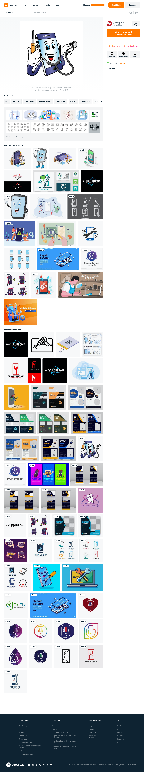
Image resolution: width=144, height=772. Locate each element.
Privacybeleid (119, 765)
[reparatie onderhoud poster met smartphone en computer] (48, 474)
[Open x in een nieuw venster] (47, 765)
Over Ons (92, 732)
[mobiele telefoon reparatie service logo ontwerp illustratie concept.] (17, 181)
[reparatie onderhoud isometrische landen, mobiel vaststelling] (58, 259)
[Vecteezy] (6, 5)
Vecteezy (22, 729)
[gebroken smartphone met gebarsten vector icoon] (66, 656)
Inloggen (132, 5)
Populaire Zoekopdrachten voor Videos (64, 747)
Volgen (136, 25)
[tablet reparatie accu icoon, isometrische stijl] (68, 344)
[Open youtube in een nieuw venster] (51, 765)
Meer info (112, 69)
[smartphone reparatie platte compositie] (80, 285)
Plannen (86, 5)
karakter (16, 101)
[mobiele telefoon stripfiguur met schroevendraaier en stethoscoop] (90, 448)
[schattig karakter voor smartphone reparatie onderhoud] (16, 285)
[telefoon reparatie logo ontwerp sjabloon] (92, 259)
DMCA (54, 729)
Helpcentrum (94, 726)
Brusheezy (23, 726)
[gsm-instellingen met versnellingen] (43, 285)
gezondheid (60, 101)
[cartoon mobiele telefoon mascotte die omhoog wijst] (40, 158)
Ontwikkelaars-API (26, 742)
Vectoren (13, 5)
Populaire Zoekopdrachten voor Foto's (64, 742)
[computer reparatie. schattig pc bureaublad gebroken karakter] (15, 550)
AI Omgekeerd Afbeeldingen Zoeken (30, 747)
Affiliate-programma (60, 732)
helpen (73, 101)
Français (120, 739)
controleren (29, 101)
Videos (35, 5)
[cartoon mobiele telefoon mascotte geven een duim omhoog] (16, 206)
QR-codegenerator (26, 754)
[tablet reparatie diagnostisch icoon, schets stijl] (42, 344)
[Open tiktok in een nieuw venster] (44, 765)
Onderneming (24, 736)
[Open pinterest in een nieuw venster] (40, 765)
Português (121, 732)
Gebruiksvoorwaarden (105, 765)
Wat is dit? (123, 63)
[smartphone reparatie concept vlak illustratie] (86, 370)
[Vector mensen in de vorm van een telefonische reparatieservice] (17, 158)
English (120, 726)
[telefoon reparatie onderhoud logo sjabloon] (40, 550)
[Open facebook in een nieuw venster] (29, 765)
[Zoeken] (130, 12)
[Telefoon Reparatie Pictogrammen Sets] (85, 206)
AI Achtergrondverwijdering (29, 751)
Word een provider (92, 737)
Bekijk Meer (94, 127)
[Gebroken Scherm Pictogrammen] (20, 259)
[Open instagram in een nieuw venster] (33, 765)
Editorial (47, 5)
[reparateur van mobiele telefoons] (56, 233)
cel (6, 101)
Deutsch (120, 736)
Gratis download (123, 33)
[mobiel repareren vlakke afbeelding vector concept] (19, 233)
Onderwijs (23, 739)
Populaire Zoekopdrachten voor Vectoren (64, 737)
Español (120, 729)
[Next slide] (99, 101)
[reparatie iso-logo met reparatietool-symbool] (15, 525)
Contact (92, 729)
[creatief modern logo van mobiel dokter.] (90, 605)
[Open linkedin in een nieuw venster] (36, 765)
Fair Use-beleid (131, 765)
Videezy (22, 732)
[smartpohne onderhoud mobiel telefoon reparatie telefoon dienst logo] (56, 181)
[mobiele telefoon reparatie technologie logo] (90, 233)
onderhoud (85, 101)
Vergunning (57, 726)
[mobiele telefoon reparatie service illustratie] (20, 312)
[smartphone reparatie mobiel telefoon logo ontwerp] (22, 370)
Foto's (25, 5)
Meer (58, 5)
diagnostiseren (45, 101)
